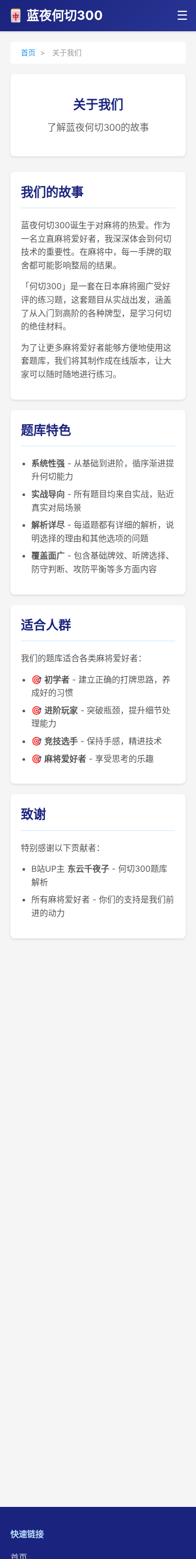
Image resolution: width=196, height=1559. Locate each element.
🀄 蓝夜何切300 (55, 15)
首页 (28, 52)
